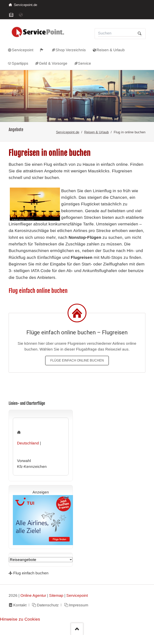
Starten (139, 33)
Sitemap (56, 595)
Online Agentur (33, 595)
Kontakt (19, 605)
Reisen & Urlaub (96, 132)
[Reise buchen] (21, 14)
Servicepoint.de (67, 132)
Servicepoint (77, 595)
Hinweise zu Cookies (20, 619)
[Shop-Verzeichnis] (11, 14)
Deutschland (28, 443)
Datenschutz (48, 605)
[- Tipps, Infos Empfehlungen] (44, 49)
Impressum (78, 605)
